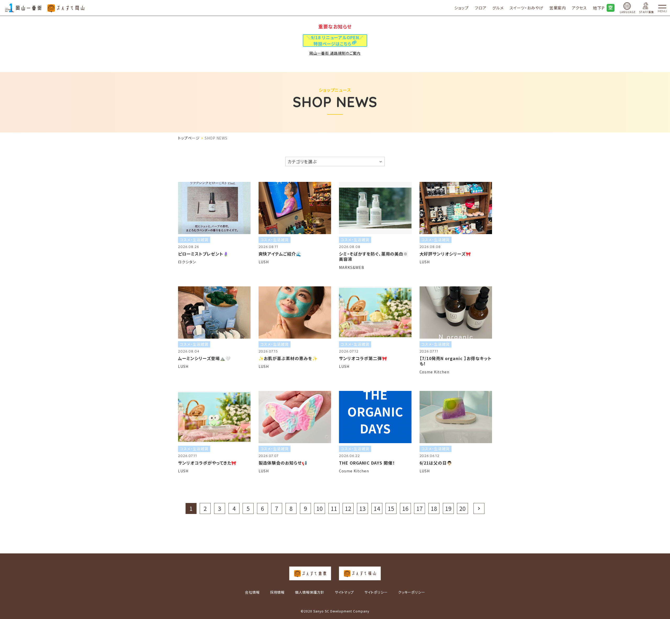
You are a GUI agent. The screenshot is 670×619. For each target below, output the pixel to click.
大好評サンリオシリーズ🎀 (445, 254)
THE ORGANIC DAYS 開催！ (367, 463)
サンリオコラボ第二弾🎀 (363, 358)
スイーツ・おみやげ (526, 7)
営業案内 (557, 7)
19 (448, 508)
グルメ (498, 7)
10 (319, 508)
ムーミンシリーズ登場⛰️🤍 (204, 358)
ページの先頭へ (663, 597)
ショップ (461, 7)
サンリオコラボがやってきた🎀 (207, 463)
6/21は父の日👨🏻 (436, 463)
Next (478, 508)
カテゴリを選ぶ (302, 161)
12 (348, 508)
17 (419, 508)
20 (462, 508)
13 (362, 508)
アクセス (579, 7)
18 (434, 508)
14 (377, 508)
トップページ (189, 138)
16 (405, 508)
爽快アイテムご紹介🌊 (280, 254)
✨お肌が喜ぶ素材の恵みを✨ (288, 358)
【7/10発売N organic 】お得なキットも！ (456, 361)
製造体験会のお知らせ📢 (283, 463)
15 (391, 508)
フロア (481, 7)
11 (334, 508)
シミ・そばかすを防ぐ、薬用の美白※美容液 (373, 256)
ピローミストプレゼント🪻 (203, 254)
